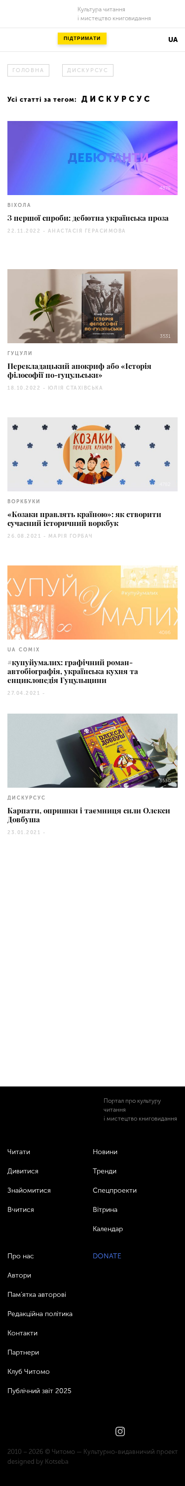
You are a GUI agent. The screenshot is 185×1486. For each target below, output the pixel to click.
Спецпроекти (115, 1190)
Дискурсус (88, 70)
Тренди (104, 1171)
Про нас (20, 1256)
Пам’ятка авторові (36, 1294)
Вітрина (105, 1209)
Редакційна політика (40, 1314)
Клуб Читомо (28, 1371)
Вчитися (20, 1209)
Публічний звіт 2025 (39, 1391)
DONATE (107, 1256)
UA (173, 40)
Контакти (22, 1333)
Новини (105, 1152)
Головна (28, 70)
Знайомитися (29, 1190)
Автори (19, 1275)
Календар (108, 1229)
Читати (18, 1152)
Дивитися (22, 1171)
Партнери (23, 1352)
